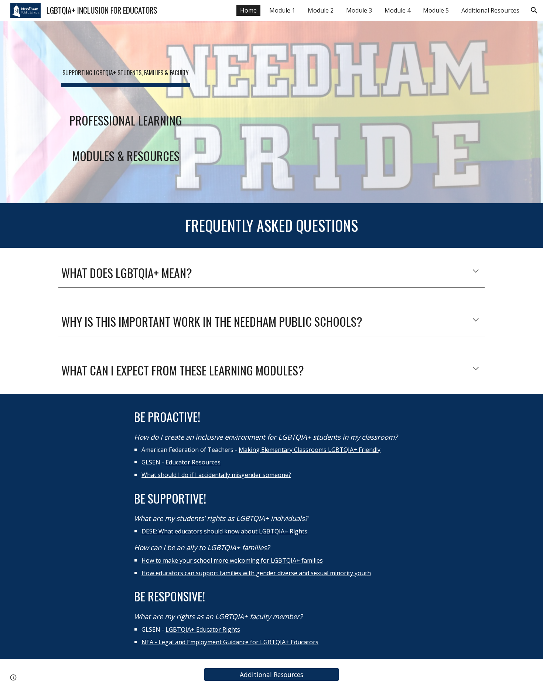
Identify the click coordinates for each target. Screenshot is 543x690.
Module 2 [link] (321, 10)
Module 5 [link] (436, 10)
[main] (125, 111)
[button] (534, 10)
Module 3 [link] (359, 10)
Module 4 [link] (397, 10)
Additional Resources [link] (490, 10)
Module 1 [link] (282, 10)
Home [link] (248, 10)
